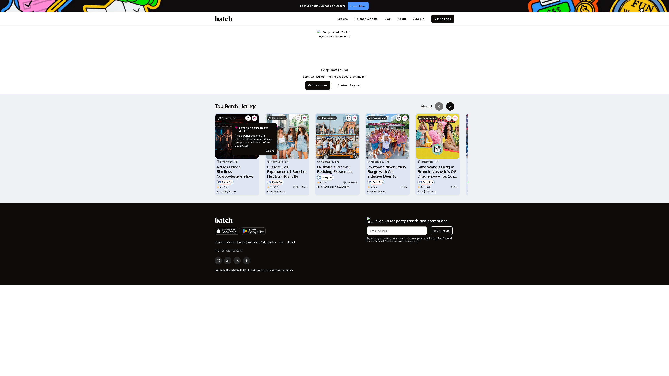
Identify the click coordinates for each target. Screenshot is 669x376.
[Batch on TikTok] (227, 260)
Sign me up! (442, 230)
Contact (236, 250)
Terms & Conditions (386, 241)
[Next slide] (450, 106)
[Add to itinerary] (248, 118)
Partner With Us (366, 19)
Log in (420, 18)
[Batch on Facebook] (246, 260)
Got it (270, 150)
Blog (388, 19)
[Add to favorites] (254, 118)
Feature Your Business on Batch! (322, 5)
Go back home (318, 85)
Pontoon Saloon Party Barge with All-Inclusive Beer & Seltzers (386, 171)
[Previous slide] (439, 106)
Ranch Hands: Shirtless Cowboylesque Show (235, 171)
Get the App (442, 18)
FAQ (217, 250)
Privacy (280, 270)
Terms (289, 270)
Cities (230, 242)
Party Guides (268, 242)
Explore (342, 19)
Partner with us (247, 242)
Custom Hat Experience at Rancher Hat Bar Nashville (287, 171)
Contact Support (349, 85)
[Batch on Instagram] (218, 260)
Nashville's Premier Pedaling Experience (334, 169)
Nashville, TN (229, 161)
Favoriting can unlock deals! (253, 129)
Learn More (358, 6)
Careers (225, 250)
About (402, 19)
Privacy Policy (410, 241)
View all (426, 106)
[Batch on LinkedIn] (237, 260)
